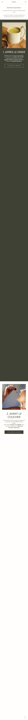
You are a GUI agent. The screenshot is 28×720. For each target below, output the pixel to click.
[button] (2, 2)
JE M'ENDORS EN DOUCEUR (14, 432)
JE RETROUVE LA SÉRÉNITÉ (14, 65)
